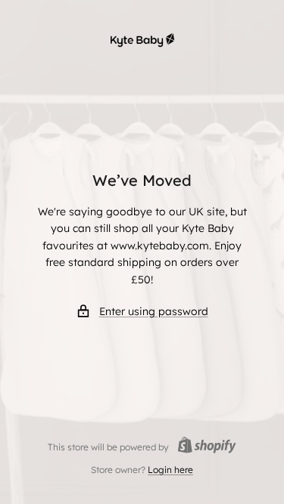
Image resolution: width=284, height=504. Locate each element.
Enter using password (153, 311)
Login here (170, 469)
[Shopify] (202, 447)
